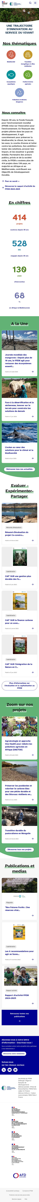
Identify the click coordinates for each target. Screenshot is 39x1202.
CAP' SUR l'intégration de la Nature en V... (18, 665)
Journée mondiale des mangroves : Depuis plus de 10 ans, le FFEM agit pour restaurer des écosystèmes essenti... (18, 361)
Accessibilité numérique (12, 1191)
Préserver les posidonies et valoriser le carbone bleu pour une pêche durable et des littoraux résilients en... (18, 790)
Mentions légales (16, 1199)
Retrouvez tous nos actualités (19, 469)
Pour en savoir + (12, 181)
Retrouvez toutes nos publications (19, 1015)
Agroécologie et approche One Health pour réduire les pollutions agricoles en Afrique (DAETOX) (18, 745)
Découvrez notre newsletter (14, 1054)
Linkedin (15, 1070)
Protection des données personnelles (19, 1195)
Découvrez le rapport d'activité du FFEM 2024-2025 (20, 187)
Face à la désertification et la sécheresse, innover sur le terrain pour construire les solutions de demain (19, 406)
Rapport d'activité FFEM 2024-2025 (17, 996)
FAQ (26, 1199)
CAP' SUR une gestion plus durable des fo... (18, 577)
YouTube (9, 1070)
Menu (35, 3)
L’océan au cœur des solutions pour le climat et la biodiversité (19, 450)
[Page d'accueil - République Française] (15, 4)
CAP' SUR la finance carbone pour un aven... (19, 621)
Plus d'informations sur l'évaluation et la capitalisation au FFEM (20, 685)
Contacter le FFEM (28, 1191)
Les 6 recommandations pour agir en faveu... (19, 952)
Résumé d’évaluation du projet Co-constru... (16, 533)
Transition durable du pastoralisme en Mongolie (17, 832)
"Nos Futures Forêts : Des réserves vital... (17, 908)
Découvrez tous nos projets (19, 850)
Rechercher (30, 3)
